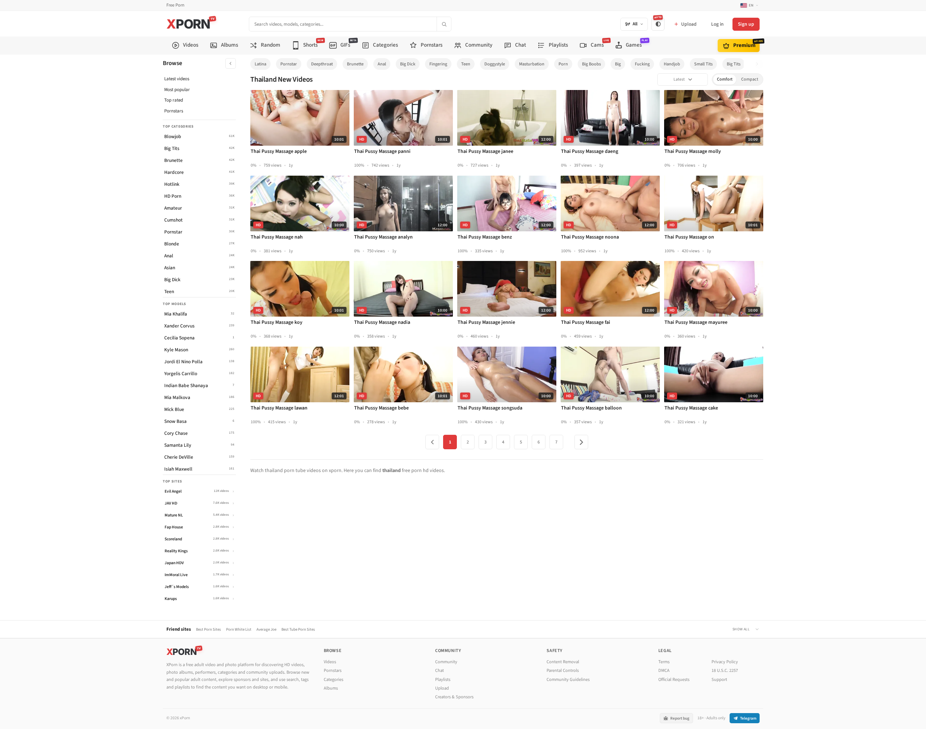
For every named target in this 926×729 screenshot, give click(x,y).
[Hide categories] (230, 63)
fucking (642, 64)
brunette (355, 64)
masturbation (531, 64)
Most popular (177, 89)
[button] (759, 64)
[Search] (444, 24)
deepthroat (322, 64)
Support (719, 679)
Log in (717, 24)
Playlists (442, 679)
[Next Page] (581, 442)
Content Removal (563, 662)
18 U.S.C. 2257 (725, 670)
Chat (439, 670)
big (618, 64)
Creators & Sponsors (454, 697)
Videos (330, 662)
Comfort (724, 79)
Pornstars (173, 111)
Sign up (746, 24)
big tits (733, 64)
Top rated (173, 100)
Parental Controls (563, 670)
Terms (664, 662)
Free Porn (175, 5)
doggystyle (494, 64)
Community (446, 662)
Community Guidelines (568, 679)
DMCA (664, 670)
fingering (438, 64)
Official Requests (673, 679)
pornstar (288, 64)
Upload (442, 688)
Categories (333, 679)
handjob (672, 64)
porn (563, 64)
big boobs (591, 64)
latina (260, 64)
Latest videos (176, 79)
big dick (407, 64)
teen (465, 64)
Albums (331, 688)
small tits (703, 64)
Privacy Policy (725, 662)
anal (382, 64)
